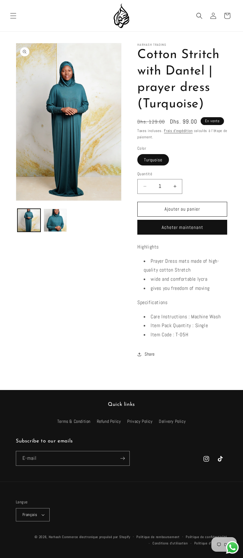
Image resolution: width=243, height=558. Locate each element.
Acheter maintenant (182, 227)
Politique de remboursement (157, 537)
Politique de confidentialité (206, 537)
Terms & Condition (73, 421)
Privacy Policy (140, 421)
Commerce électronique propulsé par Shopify (96, 537)
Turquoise (153, 160)
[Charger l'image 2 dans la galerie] (55, 220)
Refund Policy (109, 421)
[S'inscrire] (122, 458)
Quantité (144, 174)
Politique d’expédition (210, 543)
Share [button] (150, 354)
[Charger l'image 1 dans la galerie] (28, 220)
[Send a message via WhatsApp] (232, 547)
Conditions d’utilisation (170, 543)
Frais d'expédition (178, 130)
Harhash (55, 537)
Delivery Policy (172, 421)
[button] (13, 16)
